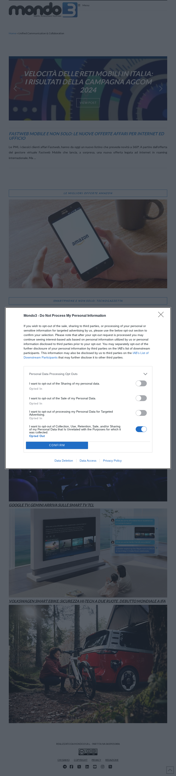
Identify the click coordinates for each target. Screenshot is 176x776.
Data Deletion (64, 460)
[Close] (162, 316)
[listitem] (88, 374)
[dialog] (88, 388)
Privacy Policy (112, 460)
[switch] (141, 383)
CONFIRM (57, 445)
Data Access (88, 460)
